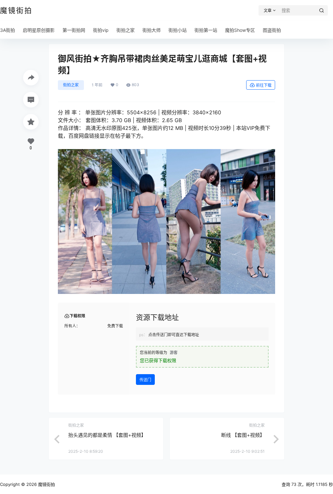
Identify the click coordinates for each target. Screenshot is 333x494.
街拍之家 (71, 84)
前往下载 (264, 85)
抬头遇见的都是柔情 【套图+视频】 (107, 435)
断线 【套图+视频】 (243, 435)
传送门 (145, 379)
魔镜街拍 (46, 484)
